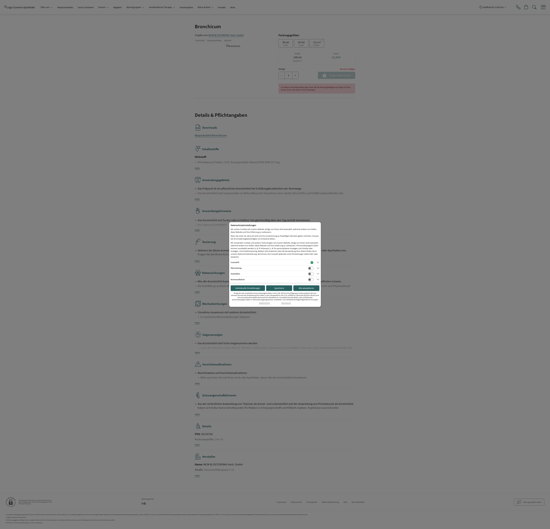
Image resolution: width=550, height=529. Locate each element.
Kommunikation (238, 279)
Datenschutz (264, 303)
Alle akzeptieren (306, 288)
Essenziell (235, 262)
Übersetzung (236, 268)
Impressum (286, 303)
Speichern (279, 288)
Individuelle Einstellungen (247, 288)
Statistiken (235, 273)
